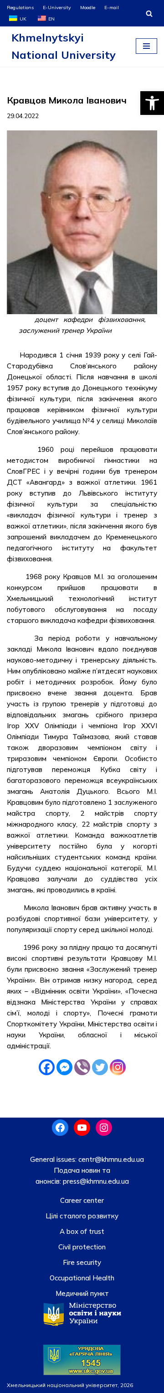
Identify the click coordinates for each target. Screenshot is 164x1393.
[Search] (149, 13)
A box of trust (82, 1231)
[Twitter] (100, 1067)
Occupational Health (82, 1278)
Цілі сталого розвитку (82, 1216)
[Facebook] (47, 1067)
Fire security (82, 1262)
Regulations (20, 7)
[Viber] (82, 1067)
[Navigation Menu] (146, 46)
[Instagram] (118, 1067)
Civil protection (82, 1247)
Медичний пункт (82, 1293)
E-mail (111, 7)
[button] (152, 103)
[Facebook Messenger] (64, 1067)
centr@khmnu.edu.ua (110, 1159)
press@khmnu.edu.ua (95, 1181)
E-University (57, 7)
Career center (82, 1200)
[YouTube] (82, 1127)
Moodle (87, 7)
